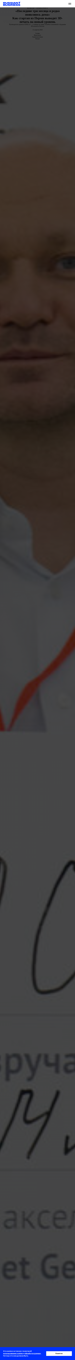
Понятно (59, 1353)
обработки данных (33, 1353)
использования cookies (13, 1353)
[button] (70, 4)
